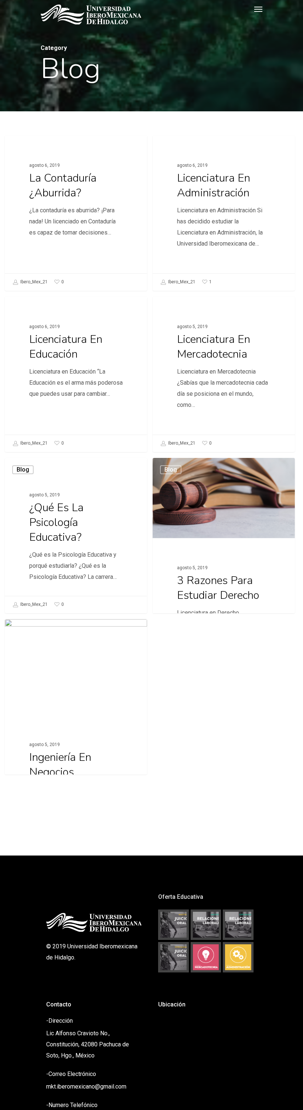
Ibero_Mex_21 (33, 281)
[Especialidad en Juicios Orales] (173, 957)
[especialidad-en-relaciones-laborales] (238, 925)
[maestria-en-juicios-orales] (173, 925)
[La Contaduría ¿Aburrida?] (76, 213)
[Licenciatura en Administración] (224, 213)
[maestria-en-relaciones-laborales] (206, 925)
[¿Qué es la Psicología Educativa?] (76, 535)
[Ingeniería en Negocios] (76, 744)
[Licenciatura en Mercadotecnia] (224, 374)
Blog (23, 147)
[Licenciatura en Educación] (76, 374)
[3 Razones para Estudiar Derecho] (224, 575)
